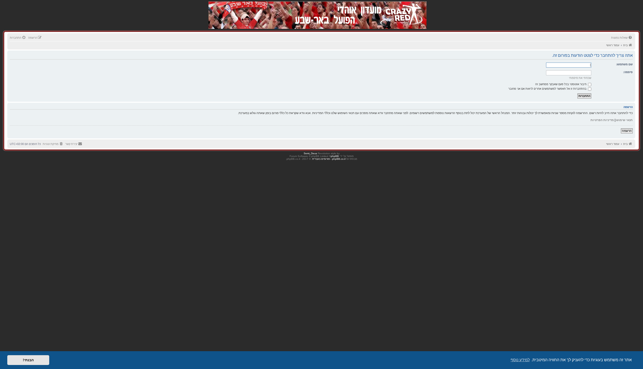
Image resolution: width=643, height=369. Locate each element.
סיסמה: (628, 72)
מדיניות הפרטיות (602, 120)
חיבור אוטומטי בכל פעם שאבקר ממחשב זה (561, 84)
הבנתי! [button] (28, 360)
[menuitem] (622, 38)
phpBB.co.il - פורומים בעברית (328, 158)
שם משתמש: (624, 64)
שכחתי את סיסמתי (580, 77)
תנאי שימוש (624, 120)
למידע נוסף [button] (520, 360)
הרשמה (627, 131)
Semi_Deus (310, 153)
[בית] (400, 10)
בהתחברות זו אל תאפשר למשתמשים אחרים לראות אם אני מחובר (547, 88)
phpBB (335, 156)
